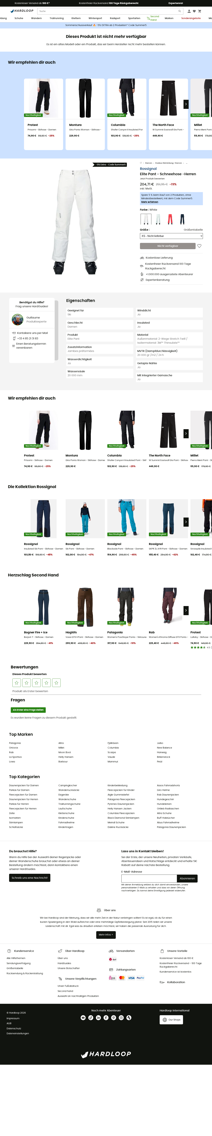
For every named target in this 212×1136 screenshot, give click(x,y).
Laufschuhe (65, 809)
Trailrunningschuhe (69, 804)
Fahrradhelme (66, 822)
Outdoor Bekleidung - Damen (168, 163)
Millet (61, 748)
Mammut (113, 762)
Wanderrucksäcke (68, 790)
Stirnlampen (16, 822)
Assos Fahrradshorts (168, 785)
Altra (61, 743)
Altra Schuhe (164, 813)
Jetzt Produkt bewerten (152, 179)
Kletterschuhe (66, 813)
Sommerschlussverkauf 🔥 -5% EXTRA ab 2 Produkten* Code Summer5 (106, 25)
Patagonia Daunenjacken (171, 827)
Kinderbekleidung (117, 785)
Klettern (76, 18)
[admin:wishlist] (199, 246)
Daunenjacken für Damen (24, 785)
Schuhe (19, 18)
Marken (169, 18)
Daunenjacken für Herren (23, 799)
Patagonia (15, 743)
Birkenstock (163, 757)
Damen (148, 163)
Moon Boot (64, 752)
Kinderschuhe (66, 818)
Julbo (160, 743)
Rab (11, 752)
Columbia (113, 748)
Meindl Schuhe (116, 822)
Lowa (12, 762)
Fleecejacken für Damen (23, 795)
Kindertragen (65, 827)
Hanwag (161, 752)
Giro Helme (163, 790)
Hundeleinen (164, 804)
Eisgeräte (63, 795)
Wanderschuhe (67, 799)
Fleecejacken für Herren (23, 809)
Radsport (115, 18)
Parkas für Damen (19, 790)
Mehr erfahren (149, 202)
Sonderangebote (191, 18)
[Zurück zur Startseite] (142, 163)
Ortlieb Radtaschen (168, 809)
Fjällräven (113, 743)
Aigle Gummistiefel (118, 795)
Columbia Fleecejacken (121, 813)
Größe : (145, 230)
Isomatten (15, 818)
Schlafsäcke (16, 827)
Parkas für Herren (19, 804)
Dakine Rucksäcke (118, 827)
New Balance (164, 748)
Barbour (63, 762)
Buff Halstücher (166, 818)
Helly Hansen (65, 757)
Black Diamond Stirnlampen (123, 818)
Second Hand (153, 18)
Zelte (12, 813)
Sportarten (134, 18)
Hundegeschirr (165, 799)
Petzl (159, 762)
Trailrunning (57, 18)
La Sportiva (15, 757)
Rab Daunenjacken (168, 795)
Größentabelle (193, 230)
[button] (74, 222)
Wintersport (95, 18)
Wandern (36, 18)
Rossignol (148, 169)
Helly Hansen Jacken (120, 809)
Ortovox (13, 748)
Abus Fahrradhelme (168, 822)
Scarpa (112, 752)
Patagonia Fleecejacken (121, 799)
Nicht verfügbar (168, 246)
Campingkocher (67, 785)
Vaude (111, 757)
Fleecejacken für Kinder (121, 790)
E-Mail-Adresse (131, 871)
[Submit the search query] (180, 12)
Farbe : (148, 210)
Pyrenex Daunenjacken (121, 804)
